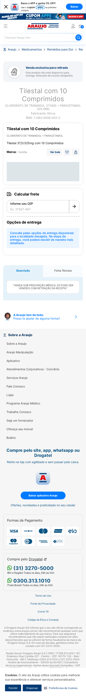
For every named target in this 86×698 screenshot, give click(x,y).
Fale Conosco (15, 386)
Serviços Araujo (17, 377)
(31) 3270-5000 (33, 568)
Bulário (11, 437)
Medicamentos (32, 49)
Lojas (10, 395)
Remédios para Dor (60, 49)
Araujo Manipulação (19, 352)
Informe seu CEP (21, 203)
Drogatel (36, 559)
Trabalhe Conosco (18, 412)
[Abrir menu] (5, 27)
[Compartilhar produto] (75, 152)
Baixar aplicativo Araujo (43, 495)
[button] (60, 688)
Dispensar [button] (32, 688)
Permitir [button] (13, 688)
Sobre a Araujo (16, 343)
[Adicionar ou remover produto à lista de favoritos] (67, 152)
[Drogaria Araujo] (43, 26)
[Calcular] (74, 206)
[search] (43, 37)
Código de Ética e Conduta (43, 619)
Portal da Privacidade (43, 603)
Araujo (12, 49)
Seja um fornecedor (19, 420)
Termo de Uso (43, 595)
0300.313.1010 (31, 581)
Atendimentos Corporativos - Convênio (32, 369)
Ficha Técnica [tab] (63, 270)
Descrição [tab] (23, 270)
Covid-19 (43, 611)
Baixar (74, 6)
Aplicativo (13, 361)
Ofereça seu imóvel (19, 429)
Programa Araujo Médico (23, 403)
